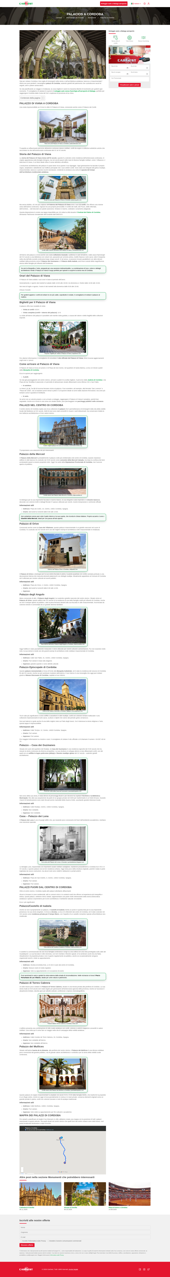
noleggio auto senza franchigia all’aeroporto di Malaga (74, 91)
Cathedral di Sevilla (26, 1207)
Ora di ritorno (134, 72)
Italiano (136, 4)
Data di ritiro (114, 66)
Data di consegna (115, 72)
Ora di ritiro (134, 66)
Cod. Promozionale (116, 78)
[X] (149, 1269)
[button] (40, 1197)
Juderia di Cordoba (95, 380)
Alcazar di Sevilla (70, 1207)
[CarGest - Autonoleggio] (26, 6)
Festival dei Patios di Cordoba (88, 212)
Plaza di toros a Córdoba (118, 1207)
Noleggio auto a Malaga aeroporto (114, 4)
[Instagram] (144, 1269)
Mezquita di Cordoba (31, 370)
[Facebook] (140, 1269)
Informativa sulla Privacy (57, 1255)
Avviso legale (73, 1269)
